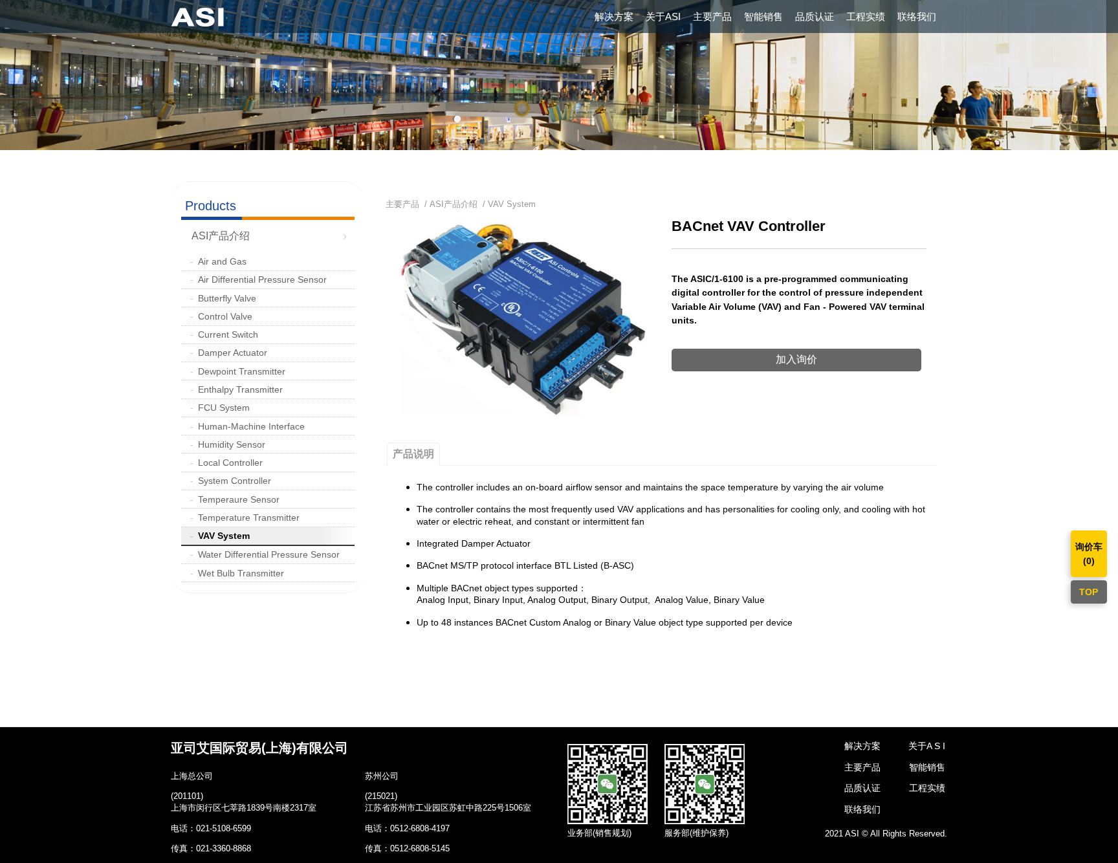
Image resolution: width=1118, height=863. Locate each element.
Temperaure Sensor (239, 499)
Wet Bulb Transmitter (241, 573)
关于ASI (663, 16)
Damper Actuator (232, 352)
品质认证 (814, 16)
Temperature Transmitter (249, 517)
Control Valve (225, 316)
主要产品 (712, 16)
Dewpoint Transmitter (241, 371)
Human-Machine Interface (251, 426)
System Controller (234, 480)
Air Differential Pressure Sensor (262, 279)
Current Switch (228, 334)
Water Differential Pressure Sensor (269, 554)
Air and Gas (222, 261)
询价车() (1088, 553)
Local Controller (230, 462)
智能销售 (763, 16)
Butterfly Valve (227, 298)
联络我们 (916, 16)
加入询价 (796, 359)
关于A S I (926, 746)
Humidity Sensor (231, 444)
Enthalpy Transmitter (240, 389)
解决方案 (614, 16)
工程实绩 (865, 16)
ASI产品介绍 (221, 235)
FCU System (224, 407)
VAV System (224, 535)
